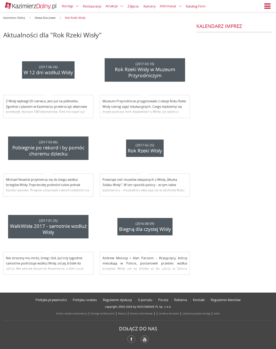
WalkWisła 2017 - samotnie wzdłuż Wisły (48, 229)
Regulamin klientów (225, 300)
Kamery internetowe (141, 313)
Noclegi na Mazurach (103, 313)
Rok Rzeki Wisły (145, 150)
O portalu (145, 300)
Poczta (163, 300)
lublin (217, 313)
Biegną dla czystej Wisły (145, 229)
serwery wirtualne (169, 313)
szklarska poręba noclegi (196, 313)
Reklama (180, 300)
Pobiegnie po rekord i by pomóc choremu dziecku (48, 150)
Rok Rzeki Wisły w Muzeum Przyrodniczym (145, 72)
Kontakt (199, 300)
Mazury (122, 313)
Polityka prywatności (51, 300)
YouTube (145, 339)
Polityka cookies (85, 300)
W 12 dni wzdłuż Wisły (48, 72)
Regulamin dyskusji (117, 300)
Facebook (131, 339)
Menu (267, 6)
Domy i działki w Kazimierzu (71, 313)
